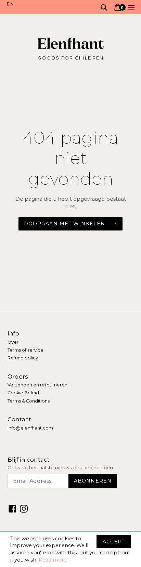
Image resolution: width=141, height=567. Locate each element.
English (38, 4)
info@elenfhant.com (30, 428)
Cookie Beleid (23, 392)
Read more (53, 560)
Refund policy (23, 357)
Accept (114, 542)
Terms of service (25, 350)
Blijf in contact (29, 459)
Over (13, 342)
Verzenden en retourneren (37, 384)
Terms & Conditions (29, 401)
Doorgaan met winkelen (65, 224)
